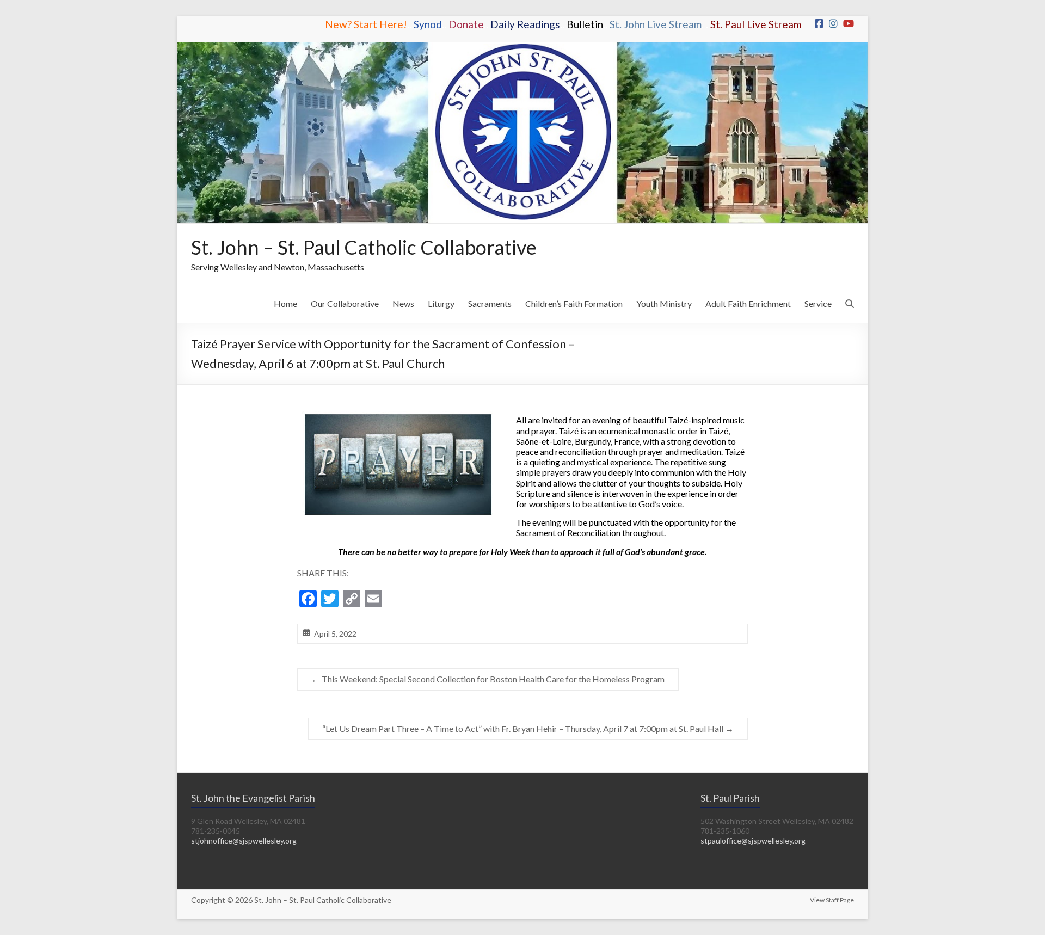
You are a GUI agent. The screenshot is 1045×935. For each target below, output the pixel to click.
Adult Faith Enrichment (748, 303)
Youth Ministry (664, 303)
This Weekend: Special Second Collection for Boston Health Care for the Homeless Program (488, 679)
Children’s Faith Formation (574, 303)
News (403, 303)
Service (818, 303)
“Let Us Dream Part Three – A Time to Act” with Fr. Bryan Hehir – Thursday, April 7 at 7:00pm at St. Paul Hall (528, 728)
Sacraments (490, 303)
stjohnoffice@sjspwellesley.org (244, 840)
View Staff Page (832, 900)
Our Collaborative (345, 303)
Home (285, 303)
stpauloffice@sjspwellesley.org (753, 840)
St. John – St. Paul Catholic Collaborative (364, 247)
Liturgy (441, 303)
